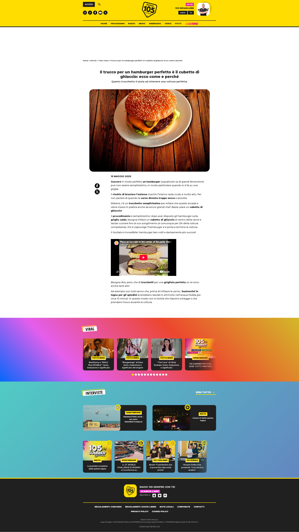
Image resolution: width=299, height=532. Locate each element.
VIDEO (168, 23)
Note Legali (167, 507)
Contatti (199, 507)
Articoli (93, 61)
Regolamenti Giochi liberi (140, 507)
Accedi (89, 4)
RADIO (182, 12)
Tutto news (103, 61)
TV (191, 12)
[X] (97, 191)
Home (85, 61)
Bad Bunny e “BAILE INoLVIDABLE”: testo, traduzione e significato (98, 365)
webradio (155, 23)
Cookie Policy (160, 511)
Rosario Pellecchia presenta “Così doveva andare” (192, 467)
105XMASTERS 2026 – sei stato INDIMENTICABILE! (133, 419)
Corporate (183, 507)
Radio (131, 23)
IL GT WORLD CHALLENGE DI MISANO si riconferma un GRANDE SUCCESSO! (129, 467)
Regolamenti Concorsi (108, 507)
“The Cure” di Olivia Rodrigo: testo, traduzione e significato (166, 365)
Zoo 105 (191, 23)
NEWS (142, 23)
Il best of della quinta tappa (203, 419)
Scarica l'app (150, 491)
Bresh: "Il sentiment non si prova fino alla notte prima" (160, 467)
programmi (118, 23)
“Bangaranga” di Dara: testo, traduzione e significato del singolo (132, 365)
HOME (104, 23)
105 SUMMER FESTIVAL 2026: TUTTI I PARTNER (200, 365)
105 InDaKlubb (184, 8)
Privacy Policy (139, 511)
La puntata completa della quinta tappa (97, 467)
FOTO (178, 23)
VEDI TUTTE (203, 392)
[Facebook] (97, 185)
